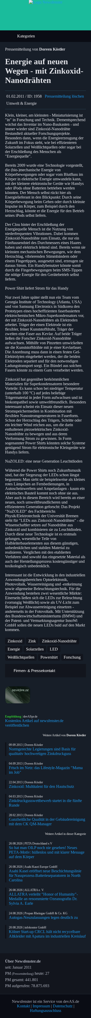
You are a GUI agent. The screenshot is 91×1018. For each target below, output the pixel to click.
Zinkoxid (15, 641)
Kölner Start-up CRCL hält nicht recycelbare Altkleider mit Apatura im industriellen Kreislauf (47, 933)
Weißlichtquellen (21, 657)
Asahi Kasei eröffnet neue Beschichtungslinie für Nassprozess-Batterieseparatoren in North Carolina (45, 875)
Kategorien (26, 36)
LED (54, 649)
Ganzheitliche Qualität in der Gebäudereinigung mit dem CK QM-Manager (47, 821)
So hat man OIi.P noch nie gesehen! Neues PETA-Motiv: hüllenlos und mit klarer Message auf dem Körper (46, 852)
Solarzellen (35, 649)
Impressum (41, 1006)
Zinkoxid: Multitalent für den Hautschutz (41, 786)
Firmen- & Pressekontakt (34, 670)
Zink (32, 641)
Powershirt (49, 657)
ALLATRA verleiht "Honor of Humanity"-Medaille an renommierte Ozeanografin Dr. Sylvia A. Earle (43, 898)
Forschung (72, 657)
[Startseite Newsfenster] (45, 2)
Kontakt (23, 1006)
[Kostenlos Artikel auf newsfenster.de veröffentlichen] (45, 695)
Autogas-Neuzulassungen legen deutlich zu (43, 917)
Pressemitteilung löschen (64, 96)
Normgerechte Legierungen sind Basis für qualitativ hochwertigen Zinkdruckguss (42, 751)
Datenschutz (63, 1006)
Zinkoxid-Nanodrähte (59, 641)
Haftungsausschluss (45, 1010)
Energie (14, 649)
